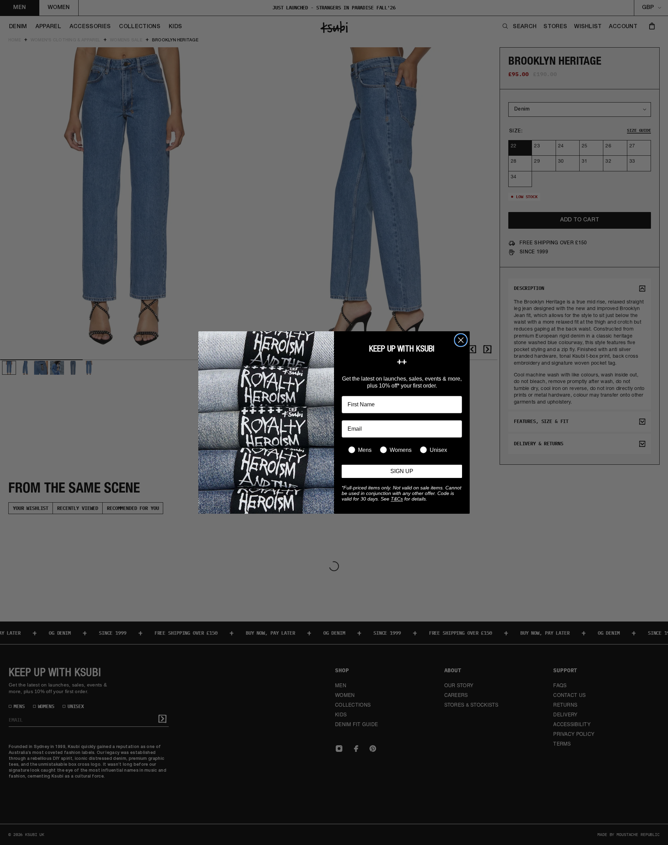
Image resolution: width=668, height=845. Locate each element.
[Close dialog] (461, 340)
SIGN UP (401, 471)
